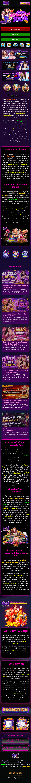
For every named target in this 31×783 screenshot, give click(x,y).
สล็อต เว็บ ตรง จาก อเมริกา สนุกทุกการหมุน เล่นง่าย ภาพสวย (15, 371)
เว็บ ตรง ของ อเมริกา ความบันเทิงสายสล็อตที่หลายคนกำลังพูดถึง (14, 401)
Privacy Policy (12, 778)
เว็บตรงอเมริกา (15, 95)
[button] (15, 3)
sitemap (21, 778)
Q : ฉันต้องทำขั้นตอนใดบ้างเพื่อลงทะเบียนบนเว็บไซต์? (13, 740)
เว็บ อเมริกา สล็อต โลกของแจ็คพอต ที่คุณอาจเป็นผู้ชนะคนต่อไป (14, 343)
